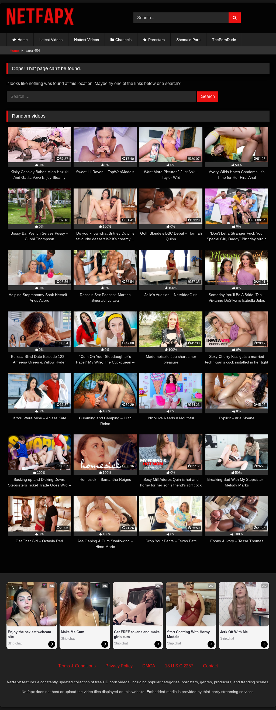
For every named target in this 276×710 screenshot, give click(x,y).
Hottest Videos (86, 39)
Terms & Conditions (77, 666)
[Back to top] (259, 694)
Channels (123, 39)
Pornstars (156, 39)
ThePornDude (224, 39)
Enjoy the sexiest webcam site (30, 634)
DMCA (148, 666)
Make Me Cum (72, 632)
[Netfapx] (61, 17)
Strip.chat (15, 643)
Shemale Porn (188, 39)
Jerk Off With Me (234, 632)
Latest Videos (51, 39)
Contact (210, 666)
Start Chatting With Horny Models (189, 634)
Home (23, 39)
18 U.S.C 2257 (179, 666)
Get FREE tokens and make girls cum (137, 634)
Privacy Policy (119, 666)
